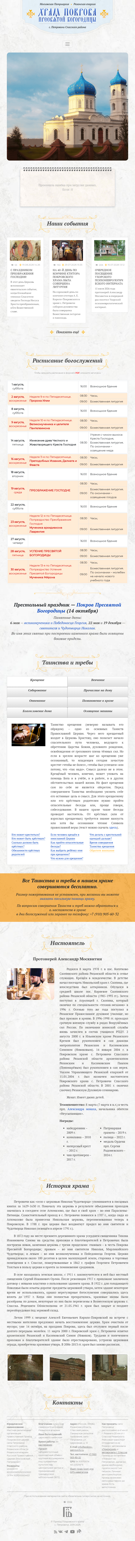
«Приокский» (109, 1449)
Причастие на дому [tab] (98, 690)
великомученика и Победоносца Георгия (55, 622)
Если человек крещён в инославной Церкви (65, 836)
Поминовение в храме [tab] (98, 701)
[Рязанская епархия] (85, 4)
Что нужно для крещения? (67, 858)
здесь (113, 827)
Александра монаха (82, 1109)
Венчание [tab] (98, 680)
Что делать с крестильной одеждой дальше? (105, 836)
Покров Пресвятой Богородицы (79, 607)
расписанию (45, 1445)
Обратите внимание (102, 850)
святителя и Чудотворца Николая (67, 628)
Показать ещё (67, 332)
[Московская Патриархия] (53, 4)
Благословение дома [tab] (37, 711)
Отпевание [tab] (37, 701)
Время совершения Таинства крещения (102, 844)
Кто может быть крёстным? (28, 838)
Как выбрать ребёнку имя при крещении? (66, 852)
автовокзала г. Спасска (114, 1452)
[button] (10, 1368)
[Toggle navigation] (67, 44)
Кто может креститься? (26, 834)
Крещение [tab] (37, 680)
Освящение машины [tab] (97, 711)
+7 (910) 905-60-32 (104, 914)
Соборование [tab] (37, 690)
